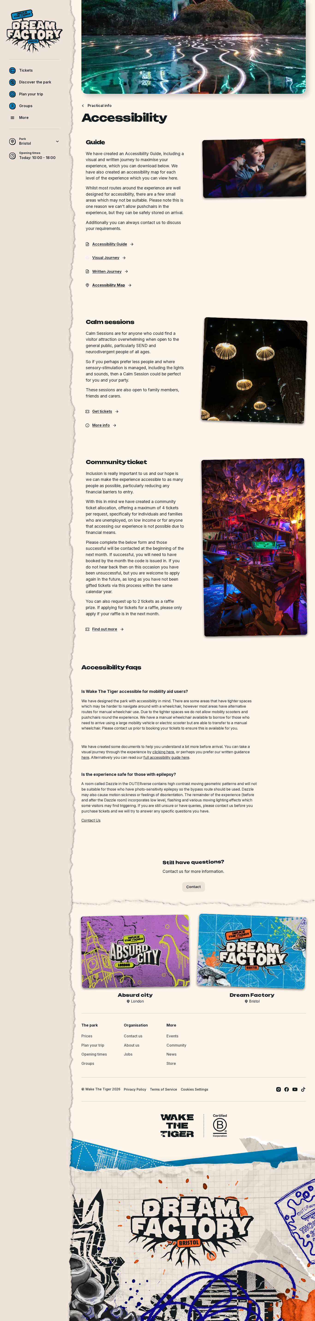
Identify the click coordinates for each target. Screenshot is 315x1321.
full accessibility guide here (166, 757)
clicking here (163, 752)
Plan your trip (92, 1045)
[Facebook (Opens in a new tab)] (286, 1089)
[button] (34, 70)
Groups (87, 1063)
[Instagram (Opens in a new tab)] (278, 1089)
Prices (86, 1036)
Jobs (128, 1054)
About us (131, 1045)
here (85, 757)
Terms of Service (163, 1089)
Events (172, 1036)
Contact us (133, 1036)
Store (171, 1063)
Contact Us (91, 820)
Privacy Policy (135, 1089)
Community (176, 1045)
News (171, 1054)
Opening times (94, 1054)
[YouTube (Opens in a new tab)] (295, 1089)
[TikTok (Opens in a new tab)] (303, 1089)
